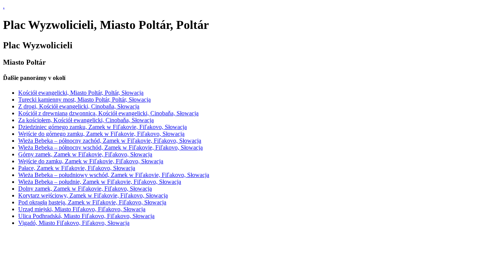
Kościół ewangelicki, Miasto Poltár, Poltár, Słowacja (81, 92)
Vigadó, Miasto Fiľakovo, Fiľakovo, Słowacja (73, 223)
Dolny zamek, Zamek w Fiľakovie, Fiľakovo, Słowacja (85, 188)
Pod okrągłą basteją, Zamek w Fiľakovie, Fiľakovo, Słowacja (92, 202)
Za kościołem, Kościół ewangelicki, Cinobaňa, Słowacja (86, 120)
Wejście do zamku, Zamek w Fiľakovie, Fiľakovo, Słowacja (90, 161)
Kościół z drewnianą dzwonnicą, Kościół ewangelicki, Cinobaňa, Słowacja (108, 113)
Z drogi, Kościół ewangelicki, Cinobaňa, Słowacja (78, 106)
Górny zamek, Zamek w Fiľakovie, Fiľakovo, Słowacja (85, 154)
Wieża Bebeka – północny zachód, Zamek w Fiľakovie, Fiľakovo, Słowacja (109, 140)
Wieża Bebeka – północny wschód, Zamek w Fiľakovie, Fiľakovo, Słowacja (110, 147)
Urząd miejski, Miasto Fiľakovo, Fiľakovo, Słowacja (81, 209)
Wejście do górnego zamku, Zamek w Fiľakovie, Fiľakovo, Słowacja (101, 134)
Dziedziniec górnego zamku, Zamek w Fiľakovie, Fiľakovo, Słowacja (102, 127)
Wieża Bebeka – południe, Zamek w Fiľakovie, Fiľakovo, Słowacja (99, 181)
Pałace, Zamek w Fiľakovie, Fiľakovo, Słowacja (76, 168)
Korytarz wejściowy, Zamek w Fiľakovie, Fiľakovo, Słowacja (93, 195)
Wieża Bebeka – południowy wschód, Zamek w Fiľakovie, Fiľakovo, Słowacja (113, 175)
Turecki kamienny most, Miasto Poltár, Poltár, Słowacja (84, 99)
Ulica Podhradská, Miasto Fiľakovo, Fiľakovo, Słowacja (86, 216)
